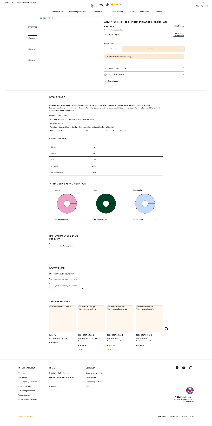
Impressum (22, 377)
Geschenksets (97, 11)
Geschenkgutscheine (77, 11)
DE (203, 2)
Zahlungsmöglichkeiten (27, 382)
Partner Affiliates (25, 386)
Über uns (22, 373)
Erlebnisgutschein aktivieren (27, 2)
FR (207, 2)
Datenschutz (54, 386)
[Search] (202, 6)
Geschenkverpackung (95, 373)
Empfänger (144, 11)
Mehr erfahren (188, 401)
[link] (32, 31)
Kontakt (6, 2)
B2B (87, 386)
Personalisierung (116, 11)
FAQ (13, 2)
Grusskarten (91, 377)
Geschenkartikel (56, 11)
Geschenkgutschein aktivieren (61, 377)
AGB (51, 382)
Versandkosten (118, 30)
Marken (159, 11)
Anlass (131, 11)
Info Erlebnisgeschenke (27, 399)
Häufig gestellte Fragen (59, 373)
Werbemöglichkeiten (26, 390)
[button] (106, 49)
